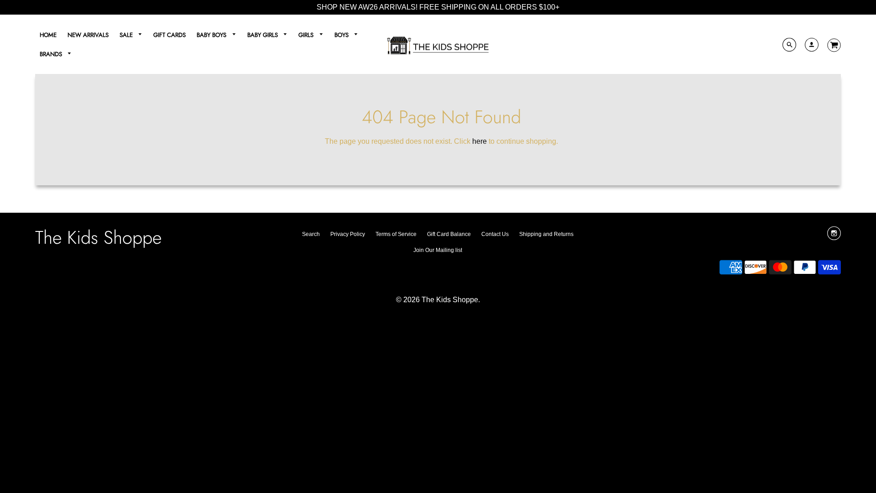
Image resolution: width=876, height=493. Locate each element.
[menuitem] (48, 35)
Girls (306, 35)
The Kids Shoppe (98, 237)
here (479, 141)
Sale (127, 35)
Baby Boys (212, 35)
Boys (342, 35)
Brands (52, 54)
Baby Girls (263, 35)
